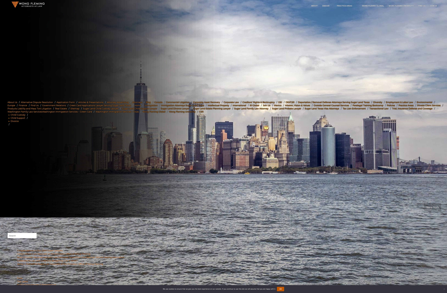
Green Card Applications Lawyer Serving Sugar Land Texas (100, 105)
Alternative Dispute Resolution (37, 102)
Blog (148, 102)
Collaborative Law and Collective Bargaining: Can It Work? (47, 260)
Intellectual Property (218, 105)
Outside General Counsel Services (331, 105)
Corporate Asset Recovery (206, 102)
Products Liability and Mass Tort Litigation (29, 108)
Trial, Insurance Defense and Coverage (412, 108)
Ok (280, 289)
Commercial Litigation (178, 102)
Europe (11, 105)
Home (138, 105)
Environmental (424, 102)
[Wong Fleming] (28, 4)
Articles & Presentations (90, 102)
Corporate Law (231, 102)
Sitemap (75, 108)
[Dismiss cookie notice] (444, 289)
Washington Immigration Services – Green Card (67, 111)
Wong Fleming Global (373, 6)
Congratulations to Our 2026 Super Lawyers (40, 250)
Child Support (18, 118)
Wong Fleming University (401, 6)
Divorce (15, 121)
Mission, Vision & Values (297, 105)
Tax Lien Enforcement (354, 108)
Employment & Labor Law (399, 102)
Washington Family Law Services (25, 111)
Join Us (433, 6)
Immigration (151, 105)
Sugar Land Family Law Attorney (251, 108)
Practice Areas (344, 6)
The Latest (22, 281)
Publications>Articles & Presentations (36, 285)
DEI (280, 102)
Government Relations (54, 105)
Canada (158, 102)
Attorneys (137, 102)
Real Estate (61, 108)
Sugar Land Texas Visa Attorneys (322, 108)
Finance (23, 105)
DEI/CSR (325, 6)
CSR (201, 111)
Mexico (277, 105)
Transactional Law (378, 108)
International (239, 105)
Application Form (66, 102)
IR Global (254, 105)
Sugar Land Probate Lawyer (286, 108)
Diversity (377, 102)
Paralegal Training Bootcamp (368, 105)
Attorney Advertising (118, 102)
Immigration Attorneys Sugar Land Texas (182, 105)
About (314, 6)
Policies (391, 105)
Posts (20, 278)
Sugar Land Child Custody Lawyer (100, 108)
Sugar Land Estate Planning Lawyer (212, 108)
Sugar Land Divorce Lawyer (175, 108)
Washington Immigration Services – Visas (117, 111)
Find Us (421, 6)
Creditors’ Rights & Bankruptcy (258, 102)
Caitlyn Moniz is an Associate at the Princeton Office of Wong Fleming (53, 254)
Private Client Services (429, 105)
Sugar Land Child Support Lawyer (139, 108)
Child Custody (18, 115)
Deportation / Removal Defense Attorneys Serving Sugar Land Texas (334, 102)
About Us (12, 102)
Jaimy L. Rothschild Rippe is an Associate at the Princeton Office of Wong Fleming (60, 264)
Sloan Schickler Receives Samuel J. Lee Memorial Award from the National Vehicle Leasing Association (70, 257)
